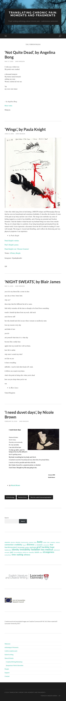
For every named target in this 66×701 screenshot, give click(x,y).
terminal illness (8, 555)
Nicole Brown (15, 485)
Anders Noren (52, 695)
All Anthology (10, 497)
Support (7, 672)
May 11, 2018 (9, 286)
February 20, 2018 (11, 421)
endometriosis (46, 545)
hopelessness (8, 550)
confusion (58, 542)
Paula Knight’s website (12, 240)
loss (43, 549)
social (37, 552)
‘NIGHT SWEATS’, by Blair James (32, 281)
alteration (18, 542)
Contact (7, 676)
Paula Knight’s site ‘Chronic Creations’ (17, 249)
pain (11, 552)
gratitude (33, 547)
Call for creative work (11, 651)
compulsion (52, 542)
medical (49, 549)
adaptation (7, 542)
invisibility (25, 549)
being (35, 542)
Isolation (35, 549)
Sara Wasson (20, 61)
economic (40, 545)
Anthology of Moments (11, 647)
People (7, 669)
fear (51, 545)
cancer (44, 542)
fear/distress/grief (11, 547)
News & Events (9, 658)
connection (9, 545)
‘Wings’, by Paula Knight (25, 129)
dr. (35, 545)
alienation (13, 542)
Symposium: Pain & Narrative (14, 665)
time (14, 555)
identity (15, 549)
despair (24, 545)
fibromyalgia (21, 547)
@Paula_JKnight (15, 253)
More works (8, 105)
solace (40, 552)
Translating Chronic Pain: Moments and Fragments (33, 14)
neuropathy (7, 552)
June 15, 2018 (9, 133)
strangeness (48, 552)
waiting (19, 555)
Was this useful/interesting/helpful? (40, 497)
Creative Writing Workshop (14, 662)
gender (27, 547)
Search (7, 518)
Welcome (7, 644)
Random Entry (22, 497)
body (40, 542)
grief (39, 547)
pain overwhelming (18, 552)
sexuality (31, 552)
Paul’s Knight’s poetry (11, 245)
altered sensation (24, 542)
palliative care (25, 552)
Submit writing (9, 654)
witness (27, 555)
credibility (18, 545)
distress (30, 544)
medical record (57, 550)
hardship (45, 547)
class (48, 542)
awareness (31, 542)
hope (52, 547)
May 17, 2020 (9, 61)
